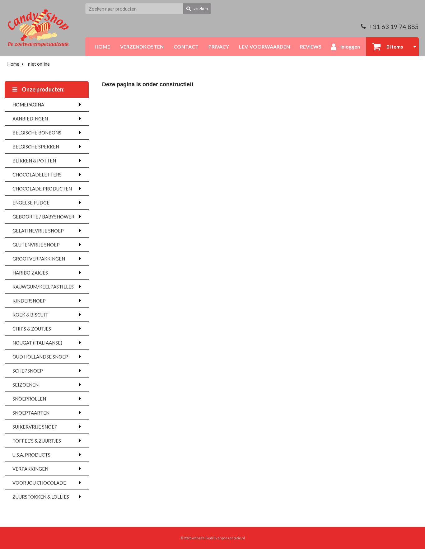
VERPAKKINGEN (30, 469)
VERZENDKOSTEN (142, 46)
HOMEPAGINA (28, 104)
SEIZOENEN (25, 384)
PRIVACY (218, 46)
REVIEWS (310, 46)
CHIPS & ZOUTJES (31, 328)
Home (13, 64)
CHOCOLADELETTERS (37, 174)
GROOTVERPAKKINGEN (38, 258)
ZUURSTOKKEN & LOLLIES (40, 497)
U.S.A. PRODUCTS (31, 455)
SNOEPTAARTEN (30, 412)
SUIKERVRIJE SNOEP (35, 426)
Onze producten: (42, 89)
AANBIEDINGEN (30, 118)
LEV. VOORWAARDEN (264, 46)
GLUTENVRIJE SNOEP (36, 244)
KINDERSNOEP (29, 300)
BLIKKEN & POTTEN (34, 160)
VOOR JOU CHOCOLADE (39, 483)
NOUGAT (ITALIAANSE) (37, 342)
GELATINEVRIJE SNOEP (38, 230)
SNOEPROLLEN (29, 398)
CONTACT (186, 46)
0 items (394, 46)
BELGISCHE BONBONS (36, 132)
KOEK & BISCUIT (30, 314)
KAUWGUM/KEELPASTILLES (43, 286)
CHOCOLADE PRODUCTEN (42, 188)
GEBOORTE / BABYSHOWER (43, 216)
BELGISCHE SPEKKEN (35, 146)
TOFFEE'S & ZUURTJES (36, 440)
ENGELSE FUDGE (30, 202)
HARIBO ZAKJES (30, 272)
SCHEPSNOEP (27, 370)
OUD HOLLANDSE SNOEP (40, 356)
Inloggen (349, 46)
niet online (39, 64)
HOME (102, 46)
